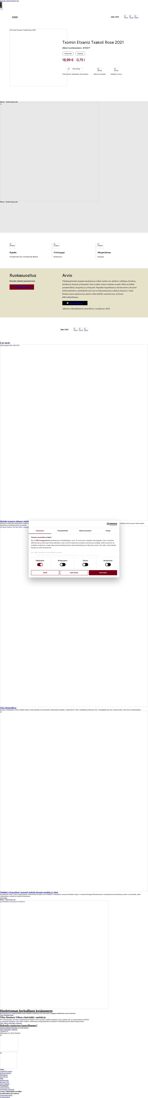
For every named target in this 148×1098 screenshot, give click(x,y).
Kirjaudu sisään (5, 1)
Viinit (15, 17)
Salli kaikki (103, 572)
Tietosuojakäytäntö (6, 1095)
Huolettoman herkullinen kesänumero (26, 1011)
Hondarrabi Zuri (16, 257)
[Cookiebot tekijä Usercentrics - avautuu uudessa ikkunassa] (108, 524)
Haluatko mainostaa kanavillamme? (18, 1025)
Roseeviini (58, 257)
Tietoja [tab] (108, 531)
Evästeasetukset (5, 1097)
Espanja (100, 257)
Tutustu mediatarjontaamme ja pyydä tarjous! (14, 1028)
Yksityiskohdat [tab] (62, 531)
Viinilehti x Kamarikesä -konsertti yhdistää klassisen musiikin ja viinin (29, 892)
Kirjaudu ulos (14, 1)
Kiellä (45, 572)
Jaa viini (115, 16)
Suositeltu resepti (21, 287)
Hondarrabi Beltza (30, 257)
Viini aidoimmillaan (8, 708)
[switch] (63, 564)
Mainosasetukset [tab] (85, 531)
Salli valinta (74, 572)
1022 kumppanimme (42, 540)
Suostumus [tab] (40, 531)
